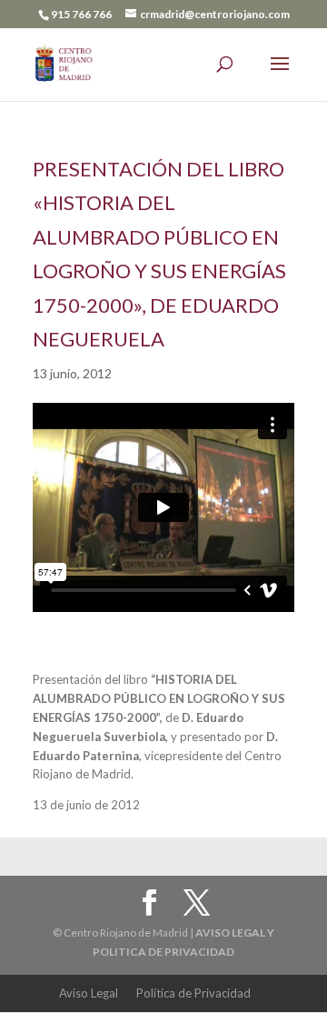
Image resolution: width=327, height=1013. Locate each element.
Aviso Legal (88, 993)
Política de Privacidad (193, 993)
